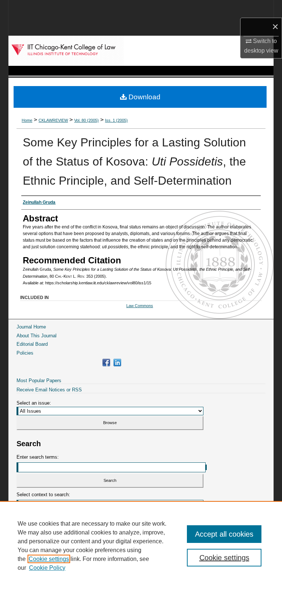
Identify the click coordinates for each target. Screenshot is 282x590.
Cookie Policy (47, 568)
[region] (141, 545)
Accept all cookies (224, 534)
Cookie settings (49, 559)
